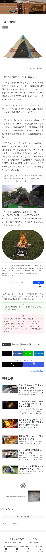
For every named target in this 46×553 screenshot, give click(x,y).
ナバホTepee (36, 344)
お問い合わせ (34, 543)
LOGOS (16, 344)
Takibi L (25, 344)
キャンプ (7, 344)
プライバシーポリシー (12, 543)
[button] (41, 361)
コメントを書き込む (23, 517)
